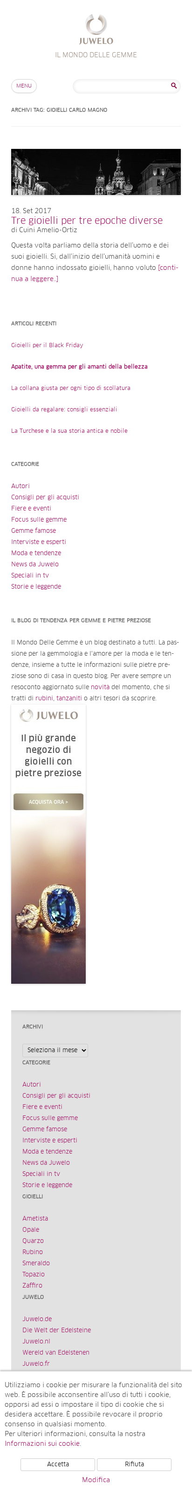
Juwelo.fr (36, 1364)
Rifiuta (134, 1465)
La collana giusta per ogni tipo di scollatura (70, 388)
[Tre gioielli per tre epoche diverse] (96, 204)
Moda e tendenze (36, 554)
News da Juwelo (35, 565)
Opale (30, 1230)
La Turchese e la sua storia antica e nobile (69, 431)
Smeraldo (36, 1264)
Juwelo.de (37, 1319)
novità (100, 688)
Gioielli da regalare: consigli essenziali (64, 410)
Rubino (32, 1252)
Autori (20, 486)
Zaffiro (32, 1286)
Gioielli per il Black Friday (47, 346)
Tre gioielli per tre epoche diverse (87, 221)
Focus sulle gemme (39, 520)
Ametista (35, 1219)
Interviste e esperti (38, 542)
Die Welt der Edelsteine (56, 1331)
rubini (44, 699)
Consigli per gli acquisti (45, 498)
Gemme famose (33, 531)
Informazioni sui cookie (42, 1444)
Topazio (33, 1275)
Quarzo (33, 1241)
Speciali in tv (30, 576)
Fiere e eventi (31, 509)
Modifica (96, 1480)
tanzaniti (69, 699)
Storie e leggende (36, 587)
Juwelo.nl (36, 1342)
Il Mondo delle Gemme (96, 30)
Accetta (58, 1465)
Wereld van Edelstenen (55, 1353)
